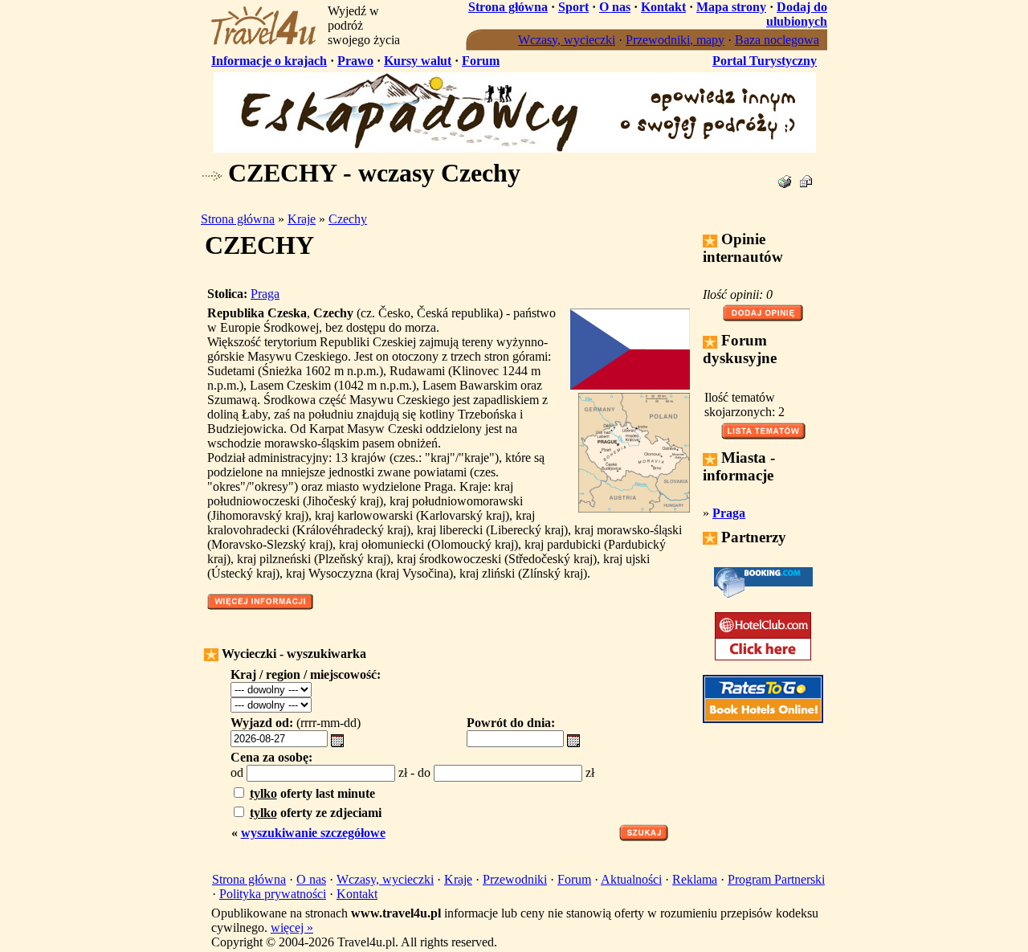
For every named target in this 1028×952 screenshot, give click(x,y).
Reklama (694, 879)
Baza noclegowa (777, 40)
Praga (265, 293)
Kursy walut (417, 60)
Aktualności (631, 879)
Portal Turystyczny (764, 60)
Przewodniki (515, 879)
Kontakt (663, 7)
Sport (573, 7)
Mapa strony (731, 7)
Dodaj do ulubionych (796, 14)
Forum (481, 60)
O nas (614, 7)
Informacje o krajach (269, 60)
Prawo (355, 60)
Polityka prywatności (272, 894)
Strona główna (508, 7)
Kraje (302, 219)
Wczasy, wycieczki (566, 40)
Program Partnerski (776, 879)
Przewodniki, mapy (675, 40)
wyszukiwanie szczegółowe (313, 833)
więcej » (292, 927)
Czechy (347, 219)
